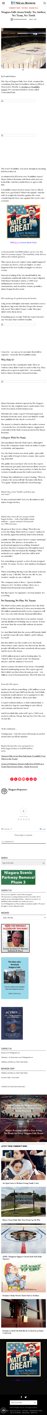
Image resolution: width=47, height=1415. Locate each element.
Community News (14, 8)
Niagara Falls (33, 8)
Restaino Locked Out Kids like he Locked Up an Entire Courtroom (23, 1332)
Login (44, 829)
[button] (43, 863)
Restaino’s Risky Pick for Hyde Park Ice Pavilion (21, 1295)
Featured (24, 8)
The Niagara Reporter (31, 1407)
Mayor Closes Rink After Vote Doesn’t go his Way (21, 1220)
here (17, 242)
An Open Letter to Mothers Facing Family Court (21, 1183)
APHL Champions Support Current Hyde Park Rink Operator (22, 1257)
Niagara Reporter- (21, 19)
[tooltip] (11, 779)
